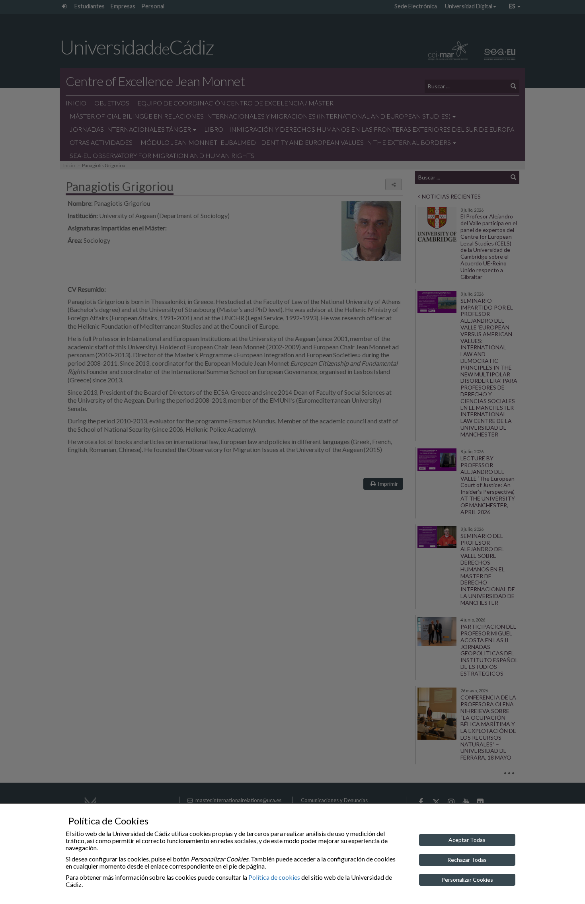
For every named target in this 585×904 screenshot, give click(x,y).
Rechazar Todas (467, 859)
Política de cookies (274, 877)
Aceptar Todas (467, 839)
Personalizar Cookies (467, 879)
